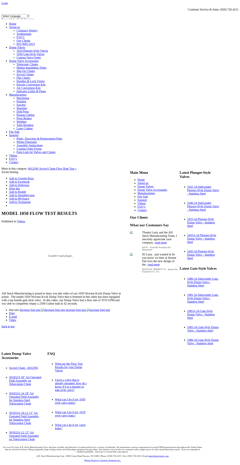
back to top (8, 326)
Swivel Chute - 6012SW (23, 367)
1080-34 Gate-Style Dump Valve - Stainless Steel (203, 341)
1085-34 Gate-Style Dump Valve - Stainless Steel (203, 329)
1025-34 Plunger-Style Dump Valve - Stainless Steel (201, 222)
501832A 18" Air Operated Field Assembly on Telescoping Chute (25, 381)
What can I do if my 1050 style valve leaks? (70, 401)
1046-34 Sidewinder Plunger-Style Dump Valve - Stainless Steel (203, 206)
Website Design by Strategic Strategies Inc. (102, 460)
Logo (5, 3)
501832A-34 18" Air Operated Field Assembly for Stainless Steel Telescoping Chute (24, 398)
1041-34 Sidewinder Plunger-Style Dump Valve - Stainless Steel (203, 190)
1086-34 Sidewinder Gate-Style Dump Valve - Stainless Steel (203, 282)
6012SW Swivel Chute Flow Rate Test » (52, 168)
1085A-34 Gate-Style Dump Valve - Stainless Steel (201, 314)
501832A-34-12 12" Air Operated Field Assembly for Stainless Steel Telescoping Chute (24, 418)
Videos (21, 221)
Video (12, 320)
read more (161, 242)
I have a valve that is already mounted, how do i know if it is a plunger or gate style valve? (71, 385)
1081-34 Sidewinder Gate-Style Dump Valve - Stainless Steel (203, 298)
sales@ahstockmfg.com (158, 456)
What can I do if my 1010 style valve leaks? (70, 414)
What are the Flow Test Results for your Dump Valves (68, 367)
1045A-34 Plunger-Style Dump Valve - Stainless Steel (201, 239)
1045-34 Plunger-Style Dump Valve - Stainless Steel (201, 255)
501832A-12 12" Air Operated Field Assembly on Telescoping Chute (24, 436)
